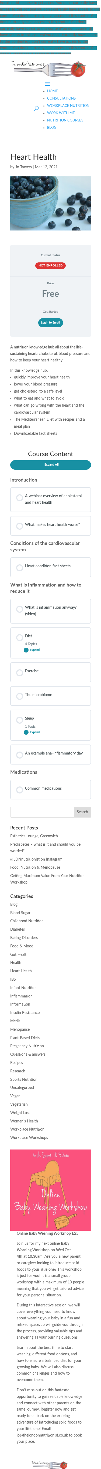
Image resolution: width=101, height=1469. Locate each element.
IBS (13, 979)
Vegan (15, 1096)
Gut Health (19, 955)
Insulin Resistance (25, 1013)
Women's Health (24, 1121)
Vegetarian (19, 1104)
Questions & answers (28, 1054)
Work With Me (61, 113)
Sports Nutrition (23, 1080)
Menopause (20, 1030)
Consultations (61, 98)
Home (52, 91)
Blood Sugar (20, 913)
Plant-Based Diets (25, 1038)
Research (17, 1071)
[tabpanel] (50, 570)
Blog (51, 128)
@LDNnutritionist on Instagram (36, 859)
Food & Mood (21, 946)
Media (15, 1021)
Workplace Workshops (29, 1138)
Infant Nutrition (23, 988)
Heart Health (21, 971)
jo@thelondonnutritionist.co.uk (42, 1435)
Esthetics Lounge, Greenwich (34, 836)
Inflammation (21, 996)
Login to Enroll (50, 322)
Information (20, 1004)
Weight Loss (20, 1113)
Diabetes (17, 929)
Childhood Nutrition (27, 921)
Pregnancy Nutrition (27, 1046)
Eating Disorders (24, 938)
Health (15, 963)
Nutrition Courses (65, 120)
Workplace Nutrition (27, 1129)
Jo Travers (23, 167)
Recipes (16, 1063)
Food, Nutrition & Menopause (35, 867)
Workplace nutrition (68, 106)
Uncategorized (22, 1088)
